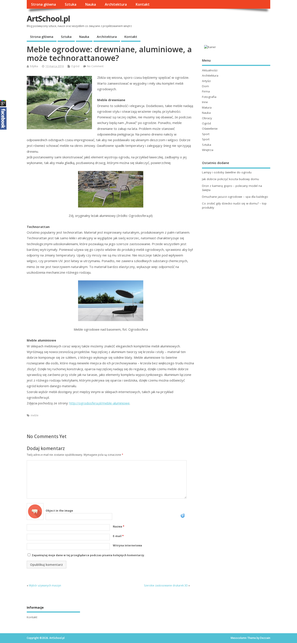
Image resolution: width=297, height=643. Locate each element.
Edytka (34, 66)
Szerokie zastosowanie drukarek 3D (166, 585)
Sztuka (70, 4)
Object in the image (59, 510)
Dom (205, 86)
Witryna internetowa (127, 545)
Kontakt (142, 4)
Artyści (206, 81)
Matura (207, 107)
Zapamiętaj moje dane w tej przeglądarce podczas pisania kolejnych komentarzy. (88, 555)
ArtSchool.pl (48, 18)
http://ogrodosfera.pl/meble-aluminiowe (99, 403)
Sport (205, 134)
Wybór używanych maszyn (45, 585)
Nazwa (118, 526)
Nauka (90, 4)
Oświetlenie (210, 129)
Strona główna (43, 4)
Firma (206, 91)
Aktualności (209, 70)
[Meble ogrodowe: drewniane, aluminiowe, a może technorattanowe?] (111, 189)
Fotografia (209, 97)
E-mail (118, 536)
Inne (205, 102)
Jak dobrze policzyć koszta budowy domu (230, 179)
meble (34, 415)
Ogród (75, 66)
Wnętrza (207, 150)
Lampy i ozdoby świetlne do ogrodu (227, 172)
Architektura (116, 4)
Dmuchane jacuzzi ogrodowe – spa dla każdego (235, 197)
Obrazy (207, 118)
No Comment (95, 66)
